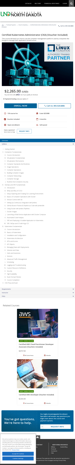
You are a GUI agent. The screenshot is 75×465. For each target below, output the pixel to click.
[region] (18, 449)
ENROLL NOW (20, 105)
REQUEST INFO (24, 131)
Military (53, 447)
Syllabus (4, 144)
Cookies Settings (18, 458)
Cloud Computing (23, 25)
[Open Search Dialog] (71, 3)
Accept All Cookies (18, 454)
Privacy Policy (62, 460)
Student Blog (63, 447)
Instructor (5, 293)
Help (52, 453)
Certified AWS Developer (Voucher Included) (36, 395)
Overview (5, 140)
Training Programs (11, 25)
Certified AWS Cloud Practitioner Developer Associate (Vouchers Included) (36, 345)
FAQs (3, 296)
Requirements (6, 289)
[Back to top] (37, 444)
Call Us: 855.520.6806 (65, 26)
